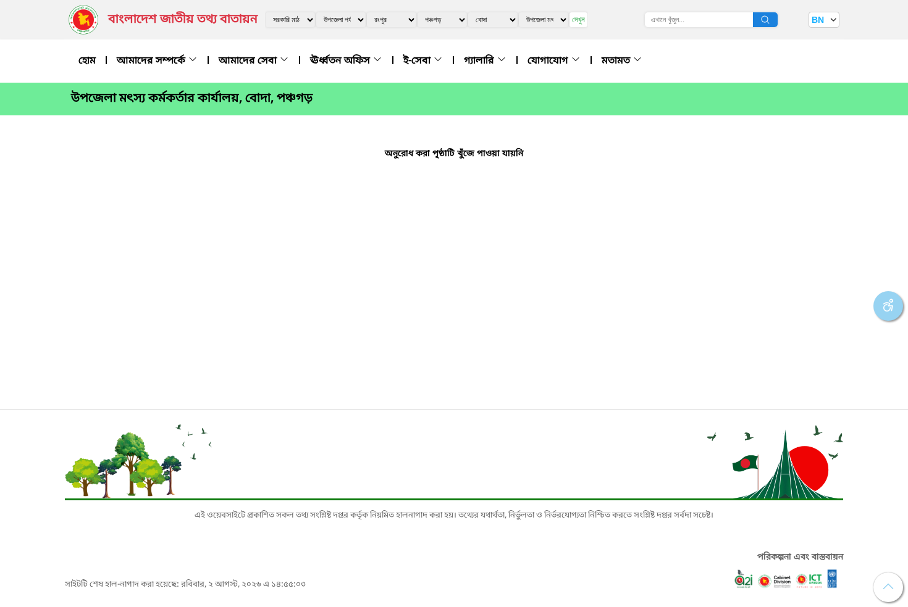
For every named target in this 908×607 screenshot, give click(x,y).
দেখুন (578, 19)
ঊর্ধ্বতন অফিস (341, 61)
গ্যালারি (480, 61)
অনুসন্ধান (765, 19)
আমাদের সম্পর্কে (152, 61)
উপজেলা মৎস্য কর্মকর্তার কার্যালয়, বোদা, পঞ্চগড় (192, 99)
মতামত (617, 61)
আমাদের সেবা (249, 61)
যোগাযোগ (549, 61)
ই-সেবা (418, 61)
